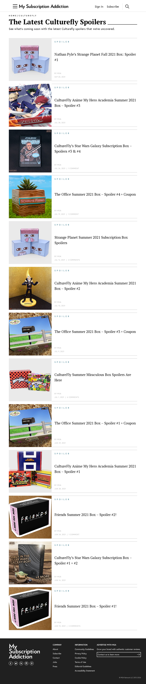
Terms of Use (80, 662)
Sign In (99, 6)
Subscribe (113, 6)
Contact (56, 657)
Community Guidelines (84, 649)
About (55, 649)
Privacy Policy (81, 653)
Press (55, 666)
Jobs (55, 662)
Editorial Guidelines (83, 666)
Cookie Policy (80, 657)
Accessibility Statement (85, 670)
